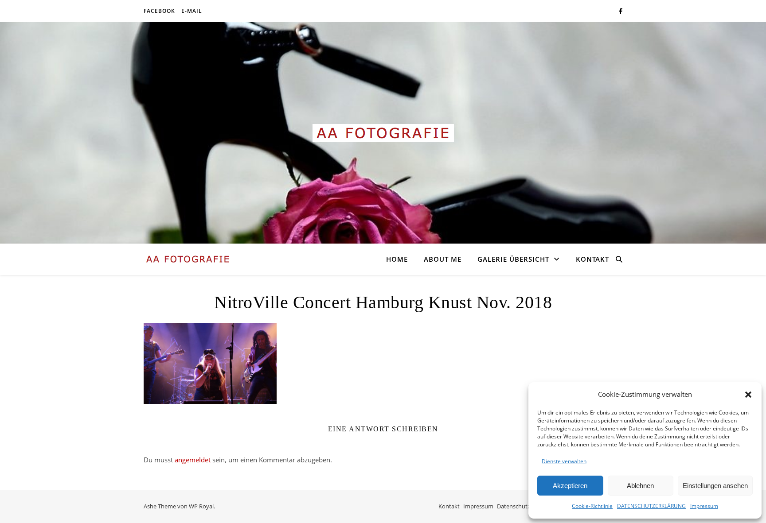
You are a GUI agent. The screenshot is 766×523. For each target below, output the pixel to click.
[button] (748, 394)
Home (397, 259)
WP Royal (201, 506)
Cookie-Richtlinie (592, 506)
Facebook (159, 11)
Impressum (704, 506)
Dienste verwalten (564, 461)
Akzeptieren (570, 485)
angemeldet (193, 459)
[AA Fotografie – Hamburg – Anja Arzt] (383, 133)
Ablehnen (640, 485)
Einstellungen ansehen (715, 485)
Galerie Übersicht (513, 259)
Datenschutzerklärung (526, 506)
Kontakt (592, 259)
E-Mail (191, 11)
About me (442, 259)
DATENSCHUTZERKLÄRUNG (651, 506)
